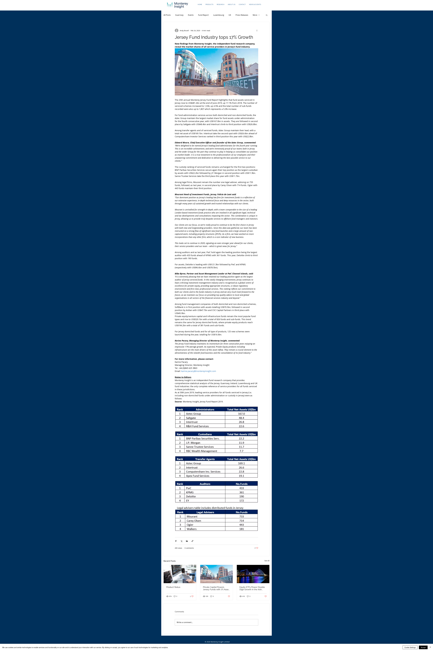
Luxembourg (218, 15)
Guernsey (179, 15)
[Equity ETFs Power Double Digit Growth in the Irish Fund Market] (253, 574)
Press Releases (242, 15)
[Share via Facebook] (176, 541)
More (255, 15)
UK (230, 15)
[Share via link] (192, 541)
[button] (209, 4)
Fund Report (203, 15)
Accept (423, 647)
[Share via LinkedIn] (187, 541)
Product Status (173, 587)
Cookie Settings (410, 647)
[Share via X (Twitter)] (181, 541)
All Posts (167, 15)
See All (266, 561)
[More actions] (257, 30)
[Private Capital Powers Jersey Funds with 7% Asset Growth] (216, 574)
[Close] (430, 647)
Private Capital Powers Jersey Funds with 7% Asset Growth (216, 588)
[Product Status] (180, 574)
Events (191, 15)
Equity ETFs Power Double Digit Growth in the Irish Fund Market (252, 588)
